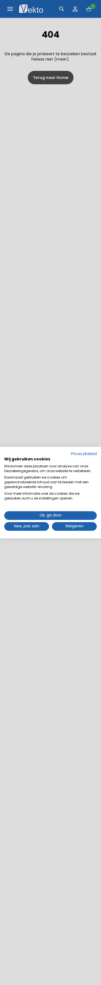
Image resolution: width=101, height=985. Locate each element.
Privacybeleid (84, 454)
